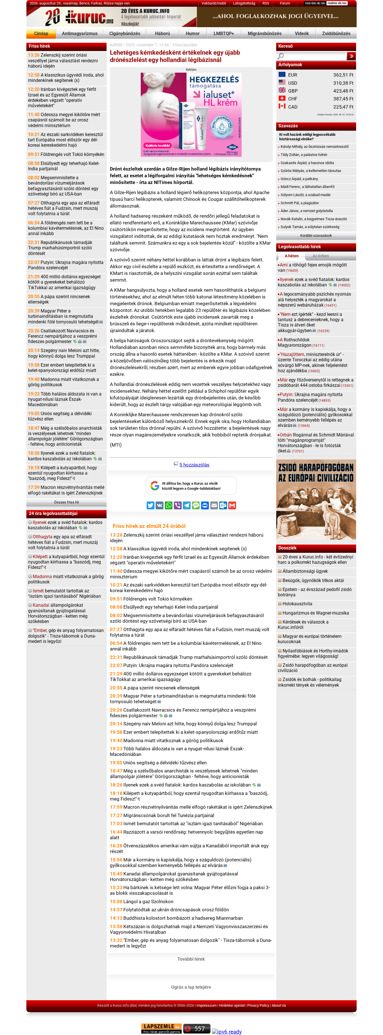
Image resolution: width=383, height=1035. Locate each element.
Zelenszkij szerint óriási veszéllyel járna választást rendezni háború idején (63, 60)
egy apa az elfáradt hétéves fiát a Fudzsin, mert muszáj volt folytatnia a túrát (63, 542)
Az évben (321, 256)
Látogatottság (244, 3)
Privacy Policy (258, 1005)
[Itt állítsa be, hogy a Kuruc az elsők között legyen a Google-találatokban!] (191, 493)
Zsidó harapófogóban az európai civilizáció (313, 668)
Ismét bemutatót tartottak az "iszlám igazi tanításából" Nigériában (193, 823)
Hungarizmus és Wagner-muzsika (316, 613)
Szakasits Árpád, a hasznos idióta (306, 163)
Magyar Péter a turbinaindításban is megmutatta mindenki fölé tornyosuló (63, 316)
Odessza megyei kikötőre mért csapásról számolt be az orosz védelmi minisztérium (64, 120)
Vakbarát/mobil (214, 3)
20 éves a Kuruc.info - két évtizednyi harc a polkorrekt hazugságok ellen (315, 560)
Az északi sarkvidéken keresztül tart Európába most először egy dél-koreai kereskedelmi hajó (65, 140)
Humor (193, 33)
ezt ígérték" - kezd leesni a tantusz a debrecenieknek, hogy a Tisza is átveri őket (310, 322)
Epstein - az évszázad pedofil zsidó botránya (315, 592)
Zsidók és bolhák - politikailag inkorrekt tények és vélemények (310, 682)
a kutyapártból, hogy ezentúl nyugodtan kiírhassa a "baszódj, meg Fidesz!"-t (66, 562)
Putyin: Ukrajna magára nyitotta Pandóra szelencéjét (65, 265)
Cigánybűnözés (124, 33)
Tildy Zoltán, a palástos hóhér (302, 155)
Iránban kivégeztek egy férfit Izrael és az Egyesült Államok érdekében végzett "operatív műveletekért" (62, 97)
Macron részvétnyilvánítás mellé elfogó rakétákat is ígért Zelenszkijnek (66, 490)
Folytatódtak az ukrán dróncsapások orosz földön (176, 909)
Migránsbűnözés (265, 33)
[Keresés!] (351, 56)
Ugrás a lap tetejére (191, 987)
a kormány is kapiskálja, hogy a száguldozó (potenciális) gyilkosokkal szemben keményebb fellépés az (315, 417)
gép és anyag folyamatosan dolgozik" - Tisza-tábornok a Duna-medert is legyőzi (66, 636)
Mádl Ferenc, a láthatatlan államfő (306, 187)
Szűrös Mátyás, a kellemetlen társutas (309, 171)
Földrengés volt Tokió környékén (66, 154)
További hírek (191, 959)
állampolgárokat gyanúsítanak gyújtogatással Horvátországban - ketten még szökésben (57, 613)
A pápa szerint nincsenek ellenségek (59, 299)
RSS (265, 3)
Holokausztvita (297, 603)
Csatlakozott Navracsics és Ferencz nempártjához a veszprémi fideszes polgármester (62, 336)
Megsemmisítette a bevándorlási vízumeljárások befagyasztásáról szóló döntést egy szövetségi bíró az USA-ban (63, 186)
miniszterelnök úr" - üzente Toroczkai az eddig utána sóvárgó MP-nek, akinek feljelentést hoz (312, 362)
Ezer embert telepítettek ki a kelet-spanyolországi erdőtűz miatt (62, 368)
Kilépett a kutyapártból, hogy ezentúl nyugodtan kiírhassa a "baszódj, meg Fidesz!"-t (62, 473)
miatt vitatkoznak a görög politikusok (66, 579)
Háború (162, 33)
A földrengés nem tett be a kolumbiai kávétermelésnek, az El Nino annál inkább (66, 228)
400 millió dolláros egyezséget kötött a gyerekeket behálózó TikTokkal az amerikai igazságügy (64, 282)
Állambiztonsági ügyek (305, 571)
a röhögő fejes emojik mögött (312, 268)
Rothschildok (301, 342)
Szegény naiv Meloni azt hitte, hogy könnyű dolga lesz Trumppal (64, 353)
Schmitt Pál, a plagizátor (298, 203)
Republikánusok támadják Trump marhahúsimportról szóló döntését (60, 248)
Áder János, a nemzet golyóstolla (305, 211)
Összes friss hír (66, 502)
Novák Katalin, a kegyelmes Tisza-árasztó (312, 219)
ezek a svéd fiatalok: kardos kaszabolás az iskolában (65, 525)
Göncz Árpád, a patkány (298, 179)
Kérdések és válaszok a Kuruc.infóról (303, 625)
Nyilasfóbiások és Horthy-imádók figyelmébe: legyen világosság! (313, 653)
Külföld (116, 45)
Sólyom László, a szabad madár (304, 195)
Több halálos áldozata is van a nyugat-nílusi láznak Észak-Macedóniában (64, 399)
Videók (302, 33)
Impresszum (206, 1005)
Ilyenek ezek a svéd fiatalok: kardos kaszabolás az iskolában (62, 456)
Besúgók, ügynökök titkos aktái (313, 580)
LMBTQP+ (224, 33)
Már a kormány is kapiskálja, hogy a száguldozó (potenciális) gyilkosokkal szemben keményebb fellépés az (181, 862)
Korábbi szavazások (316, 235)
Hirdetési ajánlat (232, 1005)
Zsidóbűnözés (336, 33)
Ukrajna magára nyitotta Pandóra (310, 397)
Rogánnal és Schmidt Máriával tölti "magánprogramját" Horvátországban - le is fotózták (316, 443)
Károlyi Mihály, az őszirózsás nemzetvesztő (313, 146)
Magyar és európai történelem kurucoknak (310, 639)
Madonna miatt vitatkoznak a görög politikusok (63, 382)
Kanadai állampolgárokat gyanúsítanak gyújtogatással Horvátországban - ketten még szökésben (174, 876)
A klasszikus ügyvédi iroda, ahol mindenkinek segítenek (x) (66, 78)
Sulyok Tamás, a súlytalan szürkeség (308, 227)
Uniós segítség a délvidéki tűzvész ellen (60, 416)
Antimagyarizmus (80, 33)
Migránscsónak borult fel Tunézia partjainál (168, 815)
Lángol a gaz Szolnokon (148, 901)
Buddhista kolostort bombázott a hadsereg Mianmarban (183, 918)
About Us (279, 1005)
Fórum (285, 3)
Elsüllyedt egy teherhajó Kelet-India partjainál (64, 166)
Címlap (41, 33)
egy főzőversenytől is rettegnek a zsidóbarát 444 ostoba (316, 383)
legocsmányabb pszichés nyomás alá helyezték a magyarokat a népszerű (314, 299)
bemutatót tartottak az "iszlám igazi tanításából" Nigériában (64, 593)
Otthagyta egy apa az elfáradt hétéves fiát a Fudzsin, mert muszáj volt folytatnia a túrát (64, 208)
